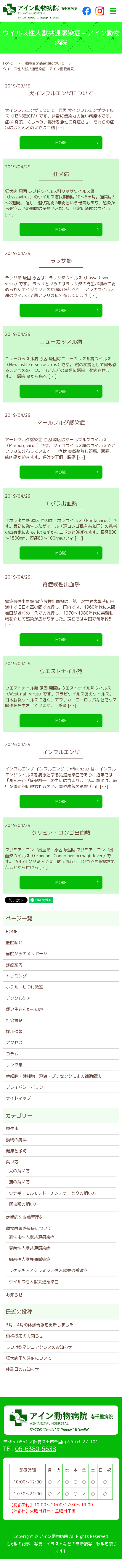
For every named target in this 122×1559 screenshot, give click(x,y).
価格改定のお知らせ (24, 1336)
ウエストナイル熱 (61, 671)
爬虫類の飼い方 (23, 1204)
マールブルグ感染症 (61, 422)
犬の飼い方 (19, 1170)
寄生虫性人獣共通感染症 (31, 1237)
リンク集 (14, 1065)
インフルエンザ (61, 752)
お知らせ (14, 1295)
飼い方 (12, 1162)
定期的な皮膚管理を (24, 1217)
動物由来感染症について (44, 63)
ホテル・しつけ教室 (24, 987)
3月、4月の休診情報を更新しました (39, 1325)
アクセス (14, 1042)
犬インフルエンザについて (61, 93)
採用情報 (14, 1031)
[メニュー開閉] (113, 11)
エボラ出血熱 (61, 503)
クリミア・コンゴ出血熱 (61, 832)
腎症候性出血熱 (61, 584)
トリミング (16, 976)
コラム (12, 1054)
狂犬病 (61, 174)
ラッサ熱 (61, 260)
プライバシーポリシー (26, 1087)
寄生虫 (12, 1128)
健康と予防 (16, 1151)
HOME (8, 63)
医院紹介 (14, 942)
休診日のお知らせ (22, 1369)
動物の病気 (16, 1140)
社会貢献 (14, 1020)
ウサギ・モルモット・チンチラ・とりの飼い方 (52, 1193)
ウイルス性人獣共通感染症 (34, 1281)
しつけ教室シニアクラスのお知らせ (39, 1347)
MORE (61, 142)
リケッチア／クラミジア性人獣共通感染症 (48, 1270)
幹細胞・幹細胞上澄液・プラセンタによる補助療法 (53, 1076)
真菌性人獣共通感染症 (29, 1248)
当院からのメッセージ (26, 953)
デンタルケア (18, 998)
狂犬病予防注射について (29, 1358)
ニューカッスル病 (61, 341)
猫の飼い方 (19, 1181)
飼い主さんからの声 (24, 1009)
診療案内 (14, 965)
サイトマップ (18, 1098)
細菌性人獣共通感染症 (29, 1259)
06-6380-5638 (35, 1448)
